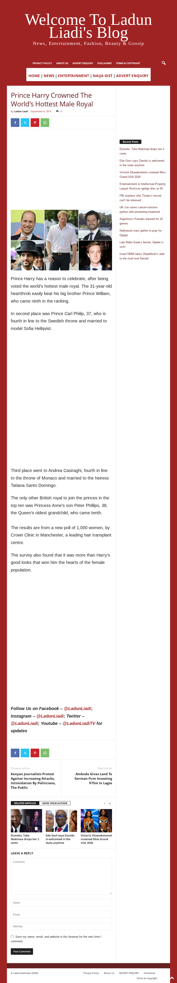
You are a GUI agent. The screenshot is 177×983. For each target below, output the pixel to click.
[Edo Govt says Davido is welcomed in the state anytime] (61, 820)
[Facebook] (15, 122)
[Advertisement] (61, 143)
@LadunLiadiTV (79, 723)
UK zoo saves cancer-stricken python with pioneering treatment (140, 209)
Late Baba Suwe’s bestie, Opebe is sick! (142, 244)
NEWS (49, 75)
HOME (34, 75)
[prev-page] (105, 803)
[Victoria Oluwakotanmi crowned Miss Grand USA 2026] (96, 820)
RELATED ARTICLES (25, 803)
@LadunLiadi (77, 708)
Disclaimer (104, 63)
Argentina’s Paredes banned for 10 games (141, 221)
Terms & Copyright (128, 63)
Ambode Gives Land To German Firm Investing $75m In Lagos (93, 778)
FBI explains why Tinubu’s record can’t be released (140, 198)
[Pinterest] (35, 122)
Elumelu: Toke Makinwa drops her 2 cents (25, 839)
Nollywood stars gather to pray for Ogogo (141, 233)
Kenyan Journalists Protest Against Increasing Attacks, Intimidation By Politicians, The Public (33, 781)
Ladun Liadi (21, 111)
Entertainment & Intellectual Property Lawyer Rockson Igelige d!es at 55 (143, 186)
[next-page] (110, 803)
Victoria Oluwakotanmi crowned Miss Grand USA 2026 (96, 839)
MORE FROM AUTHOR (54, 803)
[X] (25, 122)
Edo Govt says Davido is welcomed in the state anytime (60, 839)
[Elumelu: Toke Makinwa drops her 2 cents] (26, 820)
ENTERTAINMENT (73, 75)
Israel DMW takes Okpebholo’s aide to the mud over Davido (142, 256)
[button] (163, 63)
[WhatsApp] (45, 122)
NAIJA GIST (102, 75)
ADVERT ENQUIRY (83, 63)
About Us (62, 63)
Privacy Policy (42, 63)
